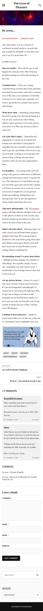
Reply (37, 419)
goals (6, 353)
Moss (6, 427)
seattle (23, 356)
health (14, 353)
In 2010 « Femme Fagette (13, 472)
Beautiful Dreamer (13, 398)
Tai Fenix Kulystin (10, 38)
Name (5, 524)
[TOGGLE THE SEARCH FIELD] (39, 5)
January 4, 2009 (27, 38)
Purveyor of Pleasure (21, 5)
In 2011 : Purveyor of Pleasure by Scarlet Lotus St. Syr (19, 478)
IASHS (5, 236)
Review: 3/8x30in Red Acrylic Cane (25, 381)
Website (5, 546)
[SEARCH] (37, 575)
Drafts (22, 453)
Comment (7, 498)
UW (36, 242)
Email (5, 535)
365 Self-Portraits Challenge (15, 369)
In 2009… (8, 30)
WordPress (27, 606)
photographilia (10, 356)
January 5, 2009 (12, 419)
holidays (24, 353)
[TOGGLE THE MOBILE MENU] (3, 5)
